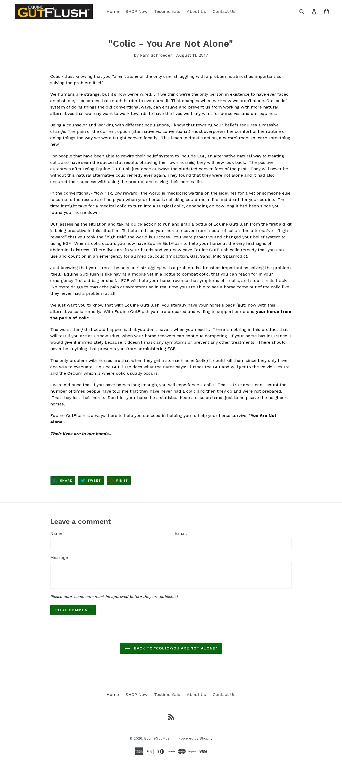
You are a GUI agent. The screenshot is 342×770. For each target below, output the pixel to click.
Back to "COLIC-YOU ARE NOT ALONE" (175, 648)
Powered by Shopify (195, 738)
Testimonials (167, 11)
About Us (196, 11)
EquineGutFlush (158, 738)
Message (59, 557)
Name (56, 533)
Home (113, 11)
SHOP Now (136, 11)
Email (181, 533)
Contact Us (224, 11)
